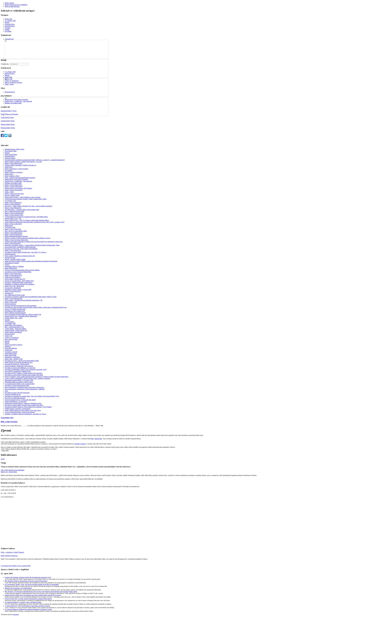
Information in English (12, 263)
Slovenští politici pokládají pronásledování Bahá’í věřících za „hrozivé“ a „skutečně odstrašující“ (35, 160)
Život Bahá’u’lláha (10, 151)
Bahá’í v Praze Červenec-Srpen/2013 (16, 240)
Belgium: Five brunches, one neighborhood (18, 588)
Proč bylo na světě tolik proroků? (15, 398)
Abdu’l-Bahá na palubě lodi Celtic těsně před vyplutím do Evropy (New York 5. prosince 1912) (34, 222)
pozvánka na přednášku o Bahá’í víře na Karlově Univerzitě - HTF (25, 369)
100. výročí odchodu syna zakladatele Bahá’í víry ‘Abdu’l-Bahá (12, 471)
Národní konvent (10, 257)
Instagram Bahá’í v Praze (8, 111)
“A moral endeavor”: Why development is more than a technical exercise (27, 606)
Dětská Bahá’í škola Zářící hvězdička (16, 99)
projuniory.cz (9, 293)
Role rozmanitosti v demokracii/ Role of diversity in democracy (24, 387)
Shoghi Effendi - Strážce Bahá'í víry (16, 330)
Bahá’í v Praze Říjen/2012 (13, 208)
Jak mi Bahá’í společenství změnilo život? (18, 371)
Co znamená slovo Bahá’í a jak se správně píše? (20, 384)
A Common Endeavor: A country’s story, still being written (23, 602)
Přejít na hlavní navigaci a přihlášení (16, 5)
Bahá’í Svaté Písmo (11, 154)
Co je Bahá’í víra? (10, 201)
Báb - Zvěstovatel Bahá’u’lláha (14, 211)
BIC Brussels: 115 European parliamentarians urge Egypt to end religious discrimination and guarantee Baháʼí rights (41, 591)
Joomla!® (16, 614)
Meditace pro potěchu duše (13, 103)
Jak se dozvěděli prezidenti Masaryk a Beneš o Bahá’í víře (23, 314)
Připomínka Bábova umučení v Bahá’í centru (19, 382)
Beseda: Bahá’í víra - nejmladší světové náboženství (21, 316)
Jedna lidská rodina (11, 353)
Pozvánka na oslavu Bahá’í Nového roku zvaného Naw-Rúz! (24, 375)
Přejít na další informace (12, 6)
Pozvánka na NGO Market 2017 (15, 311)
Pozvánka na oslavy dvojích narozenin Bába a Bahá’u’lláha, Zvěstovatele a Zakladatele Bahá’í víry (36, 307)
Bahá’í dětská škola (11, 268)
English (7, 29)
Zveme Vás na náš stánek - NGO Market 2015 (19, 281)
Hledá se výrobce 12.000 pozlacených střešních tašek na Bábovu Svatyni (27, 238)
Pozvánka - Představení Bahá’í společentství (18, 282)
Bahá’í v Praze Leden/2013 (13, 224)
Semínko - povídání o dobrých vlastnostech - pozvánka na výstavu (25, 414)
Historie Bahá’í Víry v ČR (13, 218)
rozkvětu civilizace (80, 444)
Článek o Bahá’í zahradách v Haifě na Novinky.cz (20, 165)
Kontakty (8, 28)
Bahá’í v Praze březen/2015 (13, 275)
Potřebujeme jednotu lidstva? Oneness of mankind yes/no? (23, 403)
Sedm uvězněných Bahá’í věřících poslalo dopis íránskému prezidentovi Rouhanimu (31, 261)
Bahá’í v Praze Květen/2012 (13, 186)
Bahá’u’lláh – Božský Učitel (14, 359)
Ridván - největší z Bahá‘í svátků (15, 259)
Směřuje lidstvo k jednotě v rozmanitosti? (17, 408)
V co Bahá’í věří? (10, 21)
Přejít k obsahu (9, 3)
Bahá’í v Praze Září (11, 302)
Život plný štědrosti (11, 348)
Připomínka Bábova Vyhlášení (14, 266)
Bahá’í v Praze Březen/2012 (13, 163)
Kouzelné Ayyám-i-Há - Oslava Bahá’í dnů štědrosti (21, 249)
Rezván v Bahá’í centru (12, 195)
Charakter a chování (11, 352)
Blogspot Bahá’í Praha (8, 128)
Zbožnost (8, 346)
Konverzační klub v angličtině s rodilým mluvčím (20, 247)
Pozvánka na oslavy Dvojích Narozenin (17, 392)
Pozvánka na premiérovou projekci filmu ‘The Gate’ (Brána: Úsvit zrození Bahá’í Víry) (32, 396)
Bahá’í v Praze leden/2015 (13, 273)
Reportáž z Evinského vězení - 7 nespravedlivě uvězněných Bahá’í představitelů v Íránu (32, 245)
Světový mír (8, 79)
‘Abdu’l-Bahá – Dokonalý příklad (15, 329)
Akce (6, 391)
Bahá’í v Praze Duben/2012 (13, 185)
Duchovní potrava (10, 304)
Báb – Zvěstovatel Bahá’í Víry (14, 327)
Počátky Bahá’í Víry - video (13, 318)
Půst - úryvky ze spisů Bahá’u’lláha (16, 231)
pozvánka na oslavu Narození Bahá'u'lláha (18, 272)
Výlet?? (7, 265)
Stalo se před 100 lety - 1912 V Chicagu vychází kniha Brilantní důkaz (27, 220)
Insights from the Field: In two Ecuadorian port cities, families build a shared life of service (33, 595)
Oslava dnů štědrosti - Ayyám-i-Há (15, 401)
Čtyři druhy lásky (10, 227)
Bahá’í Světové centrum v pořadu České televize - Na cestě (23, 161)
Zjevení (7, 341)
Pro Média (8, 31)
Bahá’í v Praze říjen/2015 (13, 291)
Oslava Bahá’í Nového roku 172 (15, 279)
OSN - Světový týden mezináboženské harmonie (20, 177)
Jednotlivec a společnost (12, 357)
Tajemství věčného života (13, 394)
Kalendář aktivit (10, 26)
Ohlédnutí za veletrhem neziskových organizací (19, 284)
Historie (7, 153)
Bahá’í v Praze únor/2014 (13, 250)
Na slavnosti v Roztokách (13, 288)
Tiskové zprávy (9, 321)
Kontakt (7, 320)
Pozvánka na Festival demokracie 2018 (17, 385)
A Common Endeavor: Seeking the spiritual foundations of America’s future (28, 609)
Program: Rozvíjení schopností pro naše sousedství (20, 305)
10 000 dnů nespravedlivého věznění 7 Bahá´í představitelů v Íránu (25, 199)
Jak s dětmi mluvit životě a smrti (15, 295)
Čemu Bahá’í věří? (7, 418)
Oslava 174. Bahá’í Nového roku (15, 309)
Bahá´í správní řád (10, 355)
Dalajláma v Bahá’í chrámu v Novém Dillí (18, 289)
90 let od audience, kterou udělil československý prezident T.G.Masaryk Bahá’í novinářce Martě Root (36, 377)
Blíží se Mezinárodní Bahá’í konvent (16, 236)
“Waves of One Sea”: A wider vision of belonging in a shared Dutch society (28, 599)
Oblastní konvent (10, 254)
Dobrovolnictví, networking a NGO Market (18, 188)
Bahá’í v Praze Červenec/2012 (14, 193)
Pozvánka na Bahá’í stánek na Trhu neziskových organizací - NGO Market (28, 407)
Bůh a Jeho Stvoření (11, 339)
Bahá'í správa (9, 174)
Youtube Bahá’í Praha (8, 121)
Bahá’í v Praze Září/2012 (12, 204)
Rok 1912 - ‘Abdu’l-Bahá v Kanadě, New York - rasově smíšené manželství (28, 206)
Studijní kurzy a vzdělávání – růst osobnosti (18, 101)
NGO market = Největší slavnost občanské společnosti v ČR (23, 300)
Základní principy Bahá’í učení (14, 149)
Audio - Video (9, 192)
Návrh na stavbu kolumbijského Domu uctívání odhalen (22, 270)
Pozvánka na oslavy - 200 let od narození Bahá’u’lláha (22, 361)
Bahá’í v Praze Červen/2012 (13, 190)
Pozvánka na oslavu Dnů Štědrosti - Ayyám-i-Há (20, 368)
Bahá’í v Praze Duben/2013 (13, 234)
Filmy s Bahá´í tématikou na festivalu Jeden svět (20, 256)
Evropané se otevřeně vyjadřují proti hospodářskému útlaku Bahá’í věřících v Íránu (30, 297)
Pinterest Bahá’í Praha (8, 124)
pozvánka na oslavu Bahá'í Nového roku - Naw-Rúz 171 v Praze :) (26, 252)
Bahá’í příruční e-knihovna (9, 555)
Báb (92, 439)
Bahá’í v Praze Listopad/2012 (14, 213)
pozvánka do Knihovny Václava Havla (17, 364)
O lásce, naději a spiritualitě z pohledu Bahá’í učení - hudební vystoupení (27, 378)
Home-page (8, 19)
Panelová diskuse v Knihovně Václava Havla (19, 366)
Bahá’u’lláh (8, 77)
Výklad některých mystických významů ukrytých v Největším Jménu (26, 217)
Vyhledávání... (5, 64)
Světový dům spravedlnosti (13, 332)
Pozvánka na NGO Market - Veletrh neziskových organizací (23, 373)
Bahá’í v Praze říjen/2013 (13, 243)
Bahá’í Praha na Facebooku (9, 114)
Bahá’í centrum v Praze (12, 176)
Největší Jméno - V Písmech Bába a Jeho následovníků (22, 209)
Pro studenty (9, 170)
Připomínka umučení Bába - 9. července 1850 (19, 380)
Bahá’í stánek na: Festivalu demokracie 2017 (19, 362)
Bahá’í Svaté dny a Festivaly (14, 172)
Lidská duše (8, 350)
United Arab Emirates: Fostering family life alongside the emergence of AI (28, 577)
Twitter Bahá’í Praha (7, 117)
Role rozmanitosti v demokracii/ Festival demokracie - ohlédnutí (25, 389)
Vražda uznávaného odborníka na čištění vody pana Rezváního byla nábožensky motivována (34, 241)
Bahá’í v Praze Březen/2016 (13, 298)
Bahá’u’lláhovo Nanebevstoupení (15, 313)
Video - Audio (9, 84)
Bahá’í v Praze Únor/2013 (13, 229)
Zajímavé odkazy (10, 158)
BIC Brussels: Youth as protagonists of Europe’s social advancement (26, 581)
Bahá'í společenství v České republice (16, 169)
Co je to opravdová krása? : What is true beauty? (20, 412)
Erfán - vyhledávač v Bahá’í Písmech (12, 552)
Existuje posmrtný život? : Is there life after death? (20, 400)
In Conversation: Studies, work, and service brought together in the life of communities (32, 584)
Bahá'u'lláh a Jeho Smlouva (13, 325)
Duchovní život (9, 24)
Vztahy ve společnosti (11, 81)
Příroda (7, 22)
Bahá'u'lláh (98, 439)
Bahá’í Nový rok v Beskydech (14, 286)
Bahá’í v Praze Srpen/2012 (13, 202)
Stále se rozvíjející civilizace (13, 82)
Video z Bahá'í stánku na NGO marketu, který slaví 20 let (23, 410)
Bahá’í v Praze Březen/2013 (13, 233)
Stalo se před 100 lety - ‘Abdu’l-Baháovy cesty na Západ (22, 197)
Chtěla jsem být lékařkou (12, 277)
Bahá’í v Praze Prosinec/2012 (14, 215)
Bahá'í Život (8, 167)
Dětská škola (9, 225)
